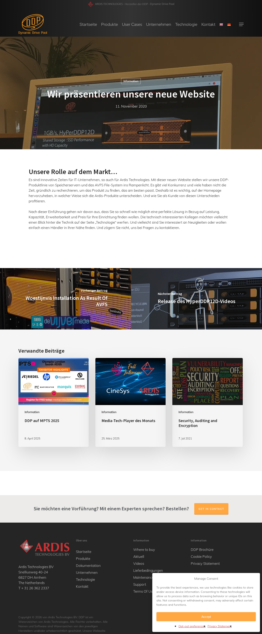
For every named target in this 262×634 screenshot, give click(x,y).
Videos (138, 563)
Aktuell (138, 556)
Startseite (83, 551)
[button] (241, 24)
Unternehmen (87, 572)
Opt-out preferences (192, 626)
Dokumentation (88, 565)
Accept (206, 616)
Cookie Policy (201, 556)
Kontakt (82, 586)
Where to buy (144, 549)
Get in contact (211, 508)
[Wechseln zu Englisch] (221, 24)
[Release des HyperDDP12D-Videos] (196, 298)
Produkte (83, 558)
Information (130, 81)
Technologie (85, 579)
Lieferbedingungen (148, 570)
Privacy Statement (220, 626)
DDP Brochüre (202, 549)
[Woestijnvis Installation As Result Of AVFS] (65, 298)
